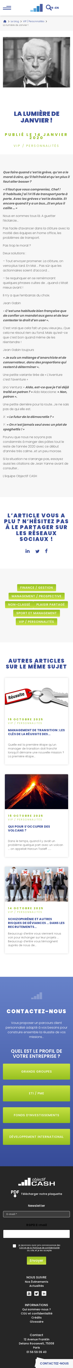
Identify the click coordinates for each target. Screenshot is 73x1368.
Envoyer (36, 1260)
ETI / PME (36, 1093)
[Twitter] (36, 1293)
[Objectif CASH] (36, 8)
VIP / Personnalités (33, 21)
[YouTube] (29, 1293)
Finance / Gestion (36, 587)
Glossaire (36, 1322)
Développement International (36, 1137)
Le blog (15, 21)
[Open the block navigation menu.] (7, 8)
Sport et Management (36, 613)
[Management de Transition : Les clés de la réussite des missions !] (36, 721)
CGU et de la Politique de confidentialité (39, 1247)
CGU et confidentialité (36, 1313)
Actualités (36, 1286)
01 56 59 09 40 (36, 1352)
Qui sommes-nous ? (36, 1309)
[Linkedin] (44, 1293)
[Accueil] (5, 21)
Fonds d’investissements (36, 1115)
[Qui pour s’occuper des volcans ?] (36, 815)
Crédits (36, 1318)
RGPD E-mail (36, 1225)
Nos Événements (36, 1282)
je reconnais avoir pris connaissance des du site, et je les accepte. (39, 1248)
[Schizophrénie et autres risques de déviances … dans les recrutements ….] (36, 910)
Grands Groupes (36, 1071)
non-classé (19, 604)
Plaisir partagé (50, 604)
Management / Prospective (37, 596)
